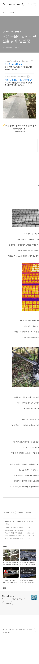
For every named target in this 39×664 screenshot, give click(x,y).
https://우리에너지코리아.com (15, 76)
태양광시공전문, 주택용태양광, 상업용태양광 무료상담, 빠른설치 (19, 83)
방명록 (11, 12)
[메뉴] (34, 4)
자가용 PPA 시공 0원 (13, 64)
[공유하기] (10, 512)
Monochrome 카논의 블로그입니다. (14, 599)
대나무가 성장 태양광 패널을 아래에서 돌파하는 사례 (15, 528)
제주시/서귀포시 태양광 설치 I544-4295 (19, 79)
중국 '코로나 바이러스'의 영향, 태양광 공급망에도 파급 (14, 537)
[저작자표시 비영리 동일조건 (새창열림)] (28, 512)
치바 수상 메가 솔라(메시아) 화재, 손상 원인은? (15, 531)
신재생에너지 (9, 521)
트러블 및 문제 (20, 521)
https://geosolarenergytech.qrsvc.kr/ (17, 61)
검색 (30, 4)
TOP (34, 630)
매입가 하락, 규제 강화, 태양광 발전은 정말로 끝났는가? (14, 539)
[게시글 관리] (13, 512)
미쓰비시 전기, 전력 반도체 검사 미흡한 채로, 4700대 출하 (15, 534)
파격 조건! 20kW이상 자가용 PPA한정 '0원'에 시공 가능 (18, 68)
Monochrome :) (13, 4)
